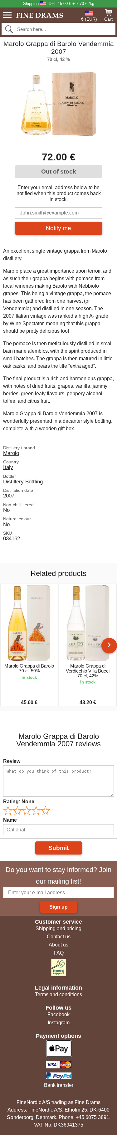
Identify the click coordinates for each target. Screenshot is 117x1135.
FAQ (59, 953)
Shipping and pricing (58, 928)
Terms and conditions (58, 994)
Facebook (58, 1014)
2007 (8, 495)
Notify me (58, 228)
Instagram (59, 1022)
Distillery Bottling (23, 481)
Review (11, 761)
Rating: (18, 801)
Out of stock (58, 171)
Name (10, 820)
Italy (8, 467)
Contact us (59, 936)
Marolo (11, 453)
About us (58, 944)
